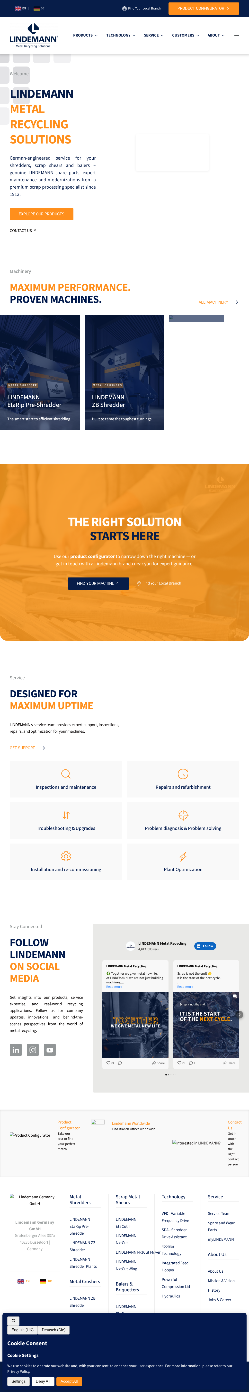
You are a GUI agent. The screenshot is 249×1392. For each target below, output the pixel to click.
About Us (215, 1271)
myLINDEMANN (221, 1239)
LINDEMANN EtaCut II (126, 1223)
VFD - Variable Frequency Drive (175, 1217)
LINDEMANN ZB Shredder (83, 1302)
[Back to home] (34, 35)
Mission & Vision (221, 1281)
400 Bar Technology (171, 1250)
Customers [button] (183, 35)
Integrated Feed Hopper (175, 1266)
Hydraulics (171, 1296)
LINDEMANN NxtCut (126, 1239)
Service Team (219, 1214)
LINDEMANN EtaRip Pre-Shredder (80, 1227)
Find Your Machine (95, 583)
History (214, 1290)
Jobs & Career (219, 1300)
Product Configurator (201, 8)
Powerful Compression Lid (176, 1283)
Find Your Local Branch (144, 8)
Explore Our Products (41, 214)
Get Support (22, 748)
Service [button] (151, 35)
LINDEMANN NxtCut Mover (131, 1252)
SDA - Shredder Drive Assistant (174, 1233)
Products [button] (83, 35)
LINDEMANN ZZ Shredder (82, 1246)
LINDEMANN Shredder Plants (83, 1263)
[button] (236, 35)
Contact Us (21, 231)
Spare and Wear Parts (221, 1226)
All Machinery (213, 302)
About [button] (214, 35)
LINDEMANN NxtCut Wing (126, 1265)
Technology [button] (118, 35)
